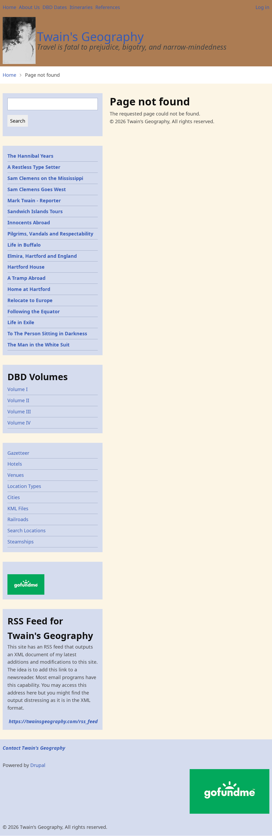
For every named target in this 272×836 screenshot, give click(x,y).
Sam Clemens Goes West (36, 189)
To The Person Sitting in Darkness (47, 333)
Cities (13, 497)
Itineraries (81, 7)
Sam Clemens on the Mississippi (45, 178)
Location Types (24, 486)
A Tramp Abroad (26, 278)
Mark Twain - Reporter (34, 200)
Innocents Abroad (28, 222)
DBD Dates (54, 7)
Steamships (20, 541)
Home (9, 7)
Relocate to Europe (30, 300)
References (107, 7)
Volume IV (19, 422)
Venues (15, 475)
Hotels (14, 464)
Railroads (17, 519)
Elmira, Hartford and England (42, 256)
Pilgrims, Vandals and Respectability (50, 233)
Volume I (17, 389)
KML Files (17, 508)
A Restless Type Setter (33, 167)
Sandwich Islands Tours (35, 211)
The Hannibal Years (30, 156)
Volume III (19, 411)
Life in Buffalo (24, 245)
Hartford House (26, 267)
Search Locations (26, 530)
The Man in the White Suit (38, 344)
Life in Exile (20, 322)
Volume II (18, 400)
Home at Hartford (28, 289)
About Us (29, 7)
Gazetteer (18, 453)
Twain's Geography (90, 36)
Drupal (37, 765)
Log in (262, 7)
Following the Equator (33, 311)
